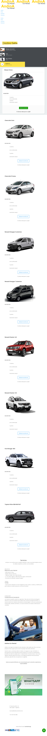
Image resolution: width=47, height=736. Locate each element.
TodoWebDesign (27, 726)
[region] (23, 46)
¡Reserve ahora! (23, 108)
